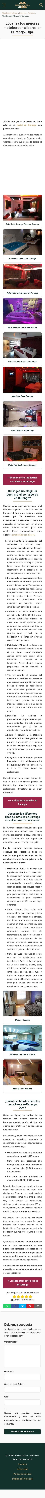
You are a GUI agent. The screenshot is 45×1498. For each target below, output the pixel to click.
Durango (22, 13)
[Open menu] (4, 5)
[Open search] (41, 5)
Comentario (10, 1342)
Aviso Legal (22, 1469)
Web (6, 1396)
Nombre (9, 1371)
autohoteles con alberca (23, 535)
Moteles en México (9, 13)
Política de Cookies (22, 1474)
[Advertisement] (24, 80)
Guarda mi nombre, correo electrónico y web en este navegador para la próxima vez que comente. (22, 1418)
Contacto (22, 1464)
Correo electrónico (14, 1384)
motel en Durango (26, 125)
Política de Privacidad (22, 1479)
